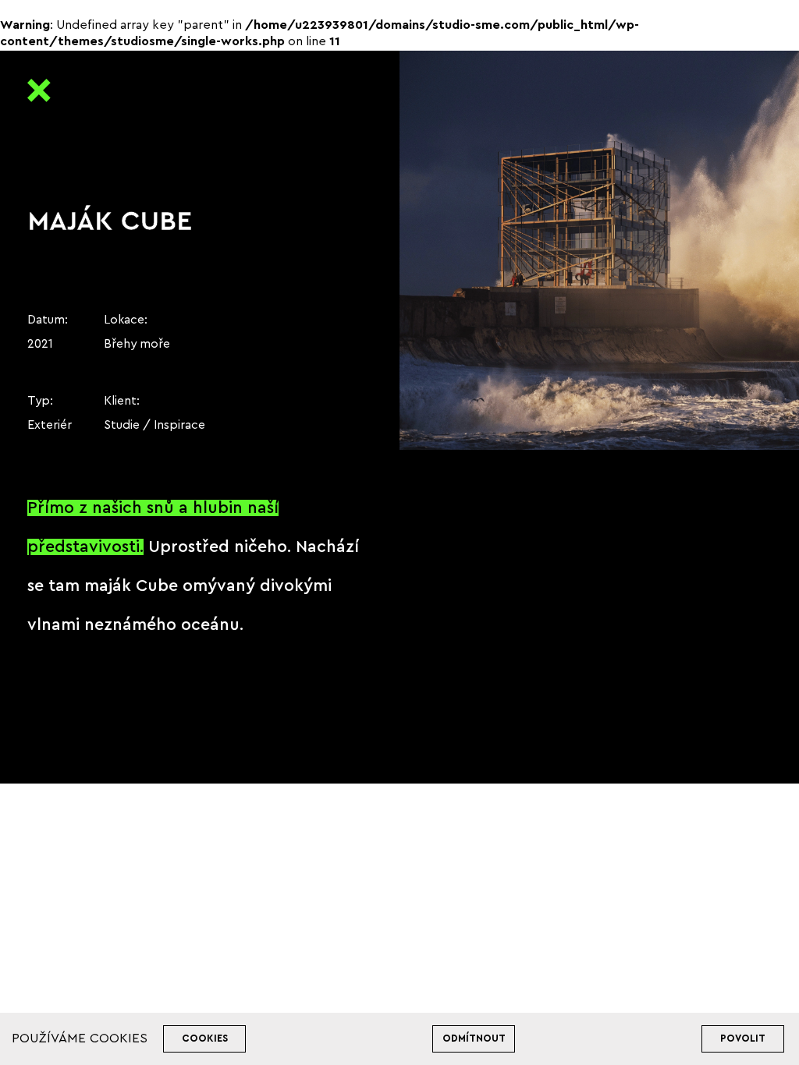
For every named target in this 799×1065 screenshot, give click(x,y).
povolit (742, 1038)
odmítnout (474, 1038)
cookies (205, 1038)
